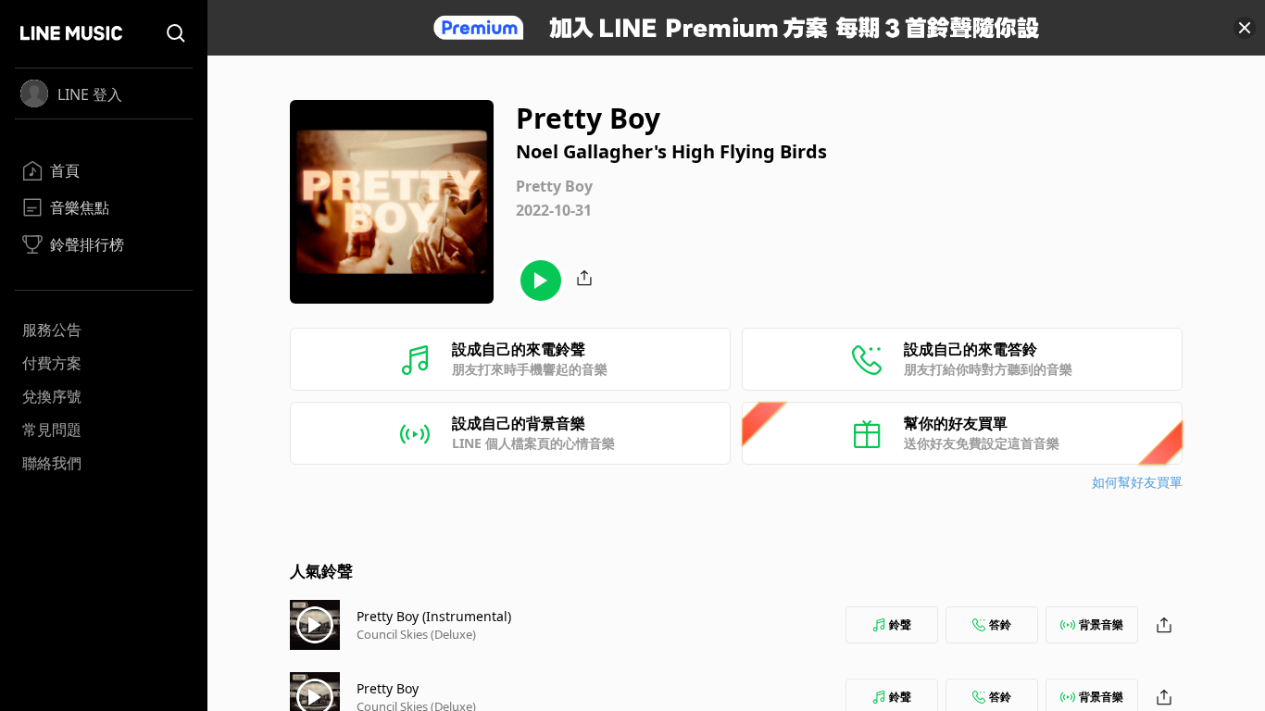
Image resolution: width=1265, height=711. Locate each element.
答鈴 (1000, 624)
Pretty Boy (388, 688)
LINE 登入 (89, 94)
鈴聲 (900, 624)
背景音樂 (1101, 624)
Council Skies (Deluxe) (416, 634)
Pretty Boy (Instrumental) (434, 616)
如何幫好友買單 (1137, 482)
